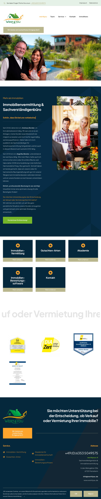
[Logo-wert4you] (15, 410)
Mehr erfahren (18, 260)
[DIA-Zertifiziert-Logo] (83, 334)
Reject (90, 494)
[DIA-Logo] (50, 334)
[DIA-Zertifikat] (17, 362)
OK (76, 494)
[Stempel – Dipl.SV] (17, 336)
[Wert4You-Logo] (13, 14)
